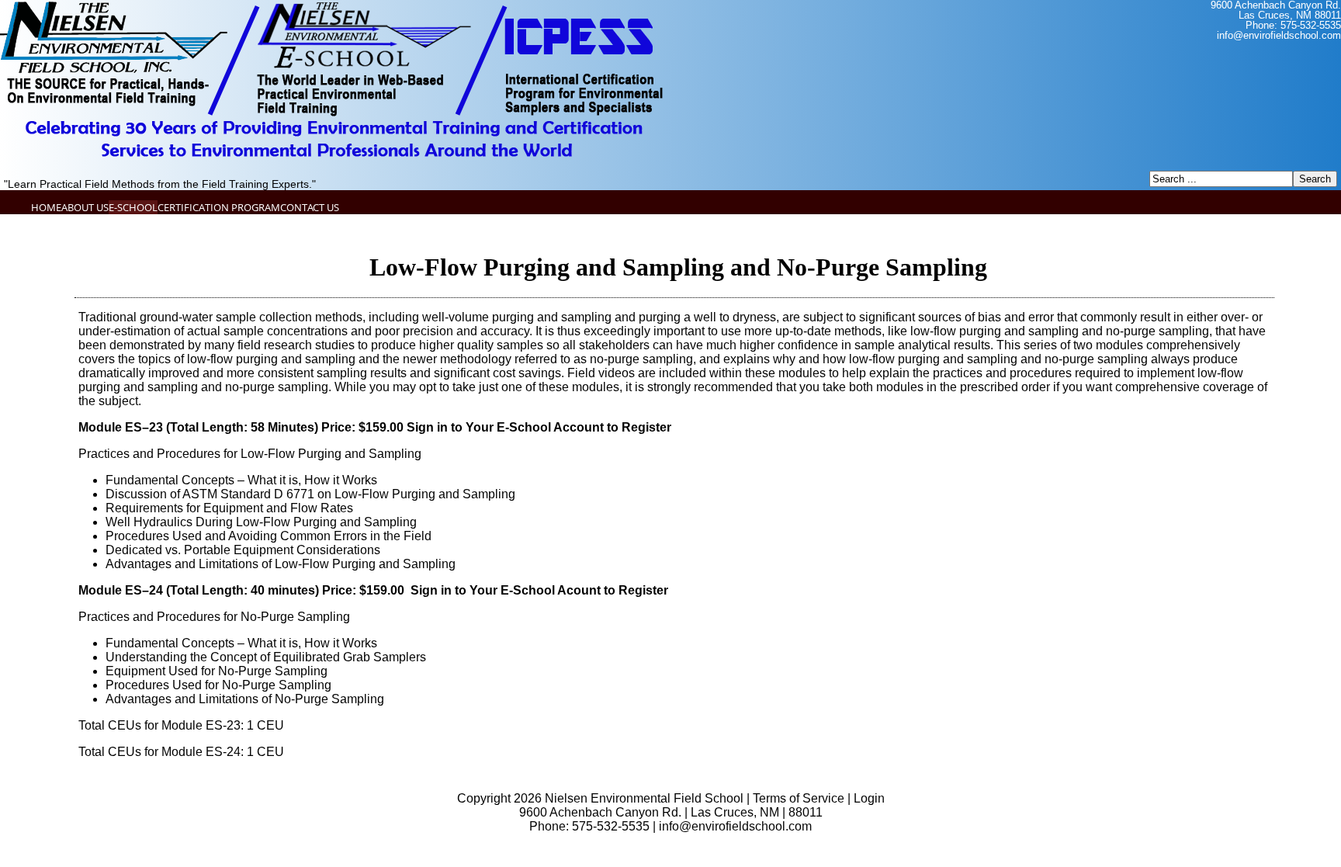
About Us (85, 207)
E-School (133, 207)
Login (869, 798)
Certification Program (219, 207)
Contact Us (309, 207)
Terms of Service (798, 798)
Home (46, 207)
